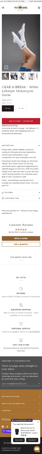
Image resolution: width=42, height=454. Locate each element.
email (14, 331)
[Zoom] (6, 67)
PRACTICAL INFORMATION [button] (13, 403)
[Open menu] (5, 7)
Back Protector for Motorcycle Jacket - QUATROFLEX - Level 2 (29, 430)
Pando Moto (7, 100)
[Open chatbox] (37, 449)
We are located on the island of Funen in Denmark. (21, 349)
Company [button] (6, 410)
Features (9, 192)
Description (8, 145)
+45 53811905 (34, 331)
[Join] (37, 384)
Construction (12, 198)
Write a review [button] (21, 238)
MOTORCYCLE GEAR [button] (10, 396)
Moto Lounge (10, 448)
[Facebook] (3, 427)
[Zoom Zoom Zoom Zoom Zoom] (21, 43)
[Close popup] (38, 422)
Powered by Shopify (11, 450)
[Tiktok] (7, 427)
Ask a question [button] (21, 244)
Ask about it (32, 440)
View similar (19, 440)
